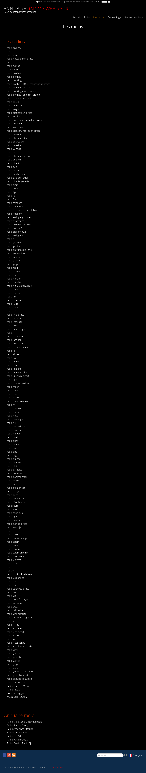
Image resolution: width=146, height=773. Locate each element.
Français (137, 755)
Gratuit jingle (114, 17)
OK (109, 1)
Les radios (98, 17)
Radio (87, 17)
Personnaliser (104, 1)
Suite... (98, 2)
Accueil (77, 17)
